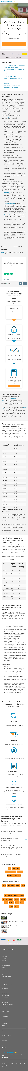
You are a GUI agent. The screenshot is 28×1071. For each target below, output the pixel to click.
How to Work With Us (6, 1035)
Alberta (4, 885)
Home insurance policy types (11, 67)
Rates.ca (3, 1025)
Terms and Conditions (6, 976)
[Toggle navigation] (26, 2)
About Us (4, 953)
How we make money (6, 965)
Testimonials (4, 978)
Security (3, 972)
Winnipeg (16, 906)
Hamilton (22, 895)
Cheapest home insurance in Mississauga (14, 72)
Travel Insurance (5, 1011)
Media (3, 967)
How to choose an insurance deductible (15, 930)
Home (9, 868)
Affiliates (3, 1021)
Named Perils (20, 872)
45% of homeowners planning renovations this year (16, 926)
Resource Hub (5, 1002)
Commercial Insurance (6, 990)
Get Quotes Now (13, 43)
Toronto (16, 902)
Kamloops (5, 899)
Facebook (5, 1045)
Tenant (13, 868)
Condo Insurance (5, 993)
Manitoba (18, 885)
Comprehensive (17, 875)
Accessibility (4, 956)
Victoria (21, 902)
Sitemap (3, 974)
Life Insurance (5, 997)
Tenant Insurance (5, 1009)
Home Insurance (5, 995)
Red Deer (11, 902)
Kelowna (10, 899)
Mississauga (16, 899)
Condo (18, 868)
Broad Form (9, 875)
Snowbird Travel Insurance (7, 1004)
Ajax (5, 895)
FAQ (3, 963)
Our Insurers (4, 1023)
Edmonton (10, 895)
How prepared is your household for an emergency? (15, 922)
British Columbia (10, 885)
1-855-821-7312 (6, 1057)
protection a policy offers (8, 117)
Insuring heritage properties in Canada (15, 916)
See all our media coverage (13, 943)
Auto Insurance (5, 988)
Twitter (4, 1047)
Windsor (11, 906)
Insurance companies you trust (13, 57)
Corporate (4, 960)
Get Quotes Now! (14, 386)
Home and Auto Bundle (10, 872)
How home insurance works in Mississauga (14, 65)
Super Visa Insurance (6, 1006)
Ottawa (6, 902)
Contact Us (4, 958)
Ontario (23, 885)
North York (23, 899)
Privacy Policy (4, 969)
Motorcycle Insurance (6, 999)
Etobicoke (16, 895)
